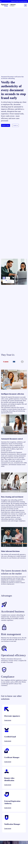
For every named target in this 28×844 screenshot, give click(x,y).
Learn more (7, 720)
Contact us (15, 125)
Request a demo (5, 125)
